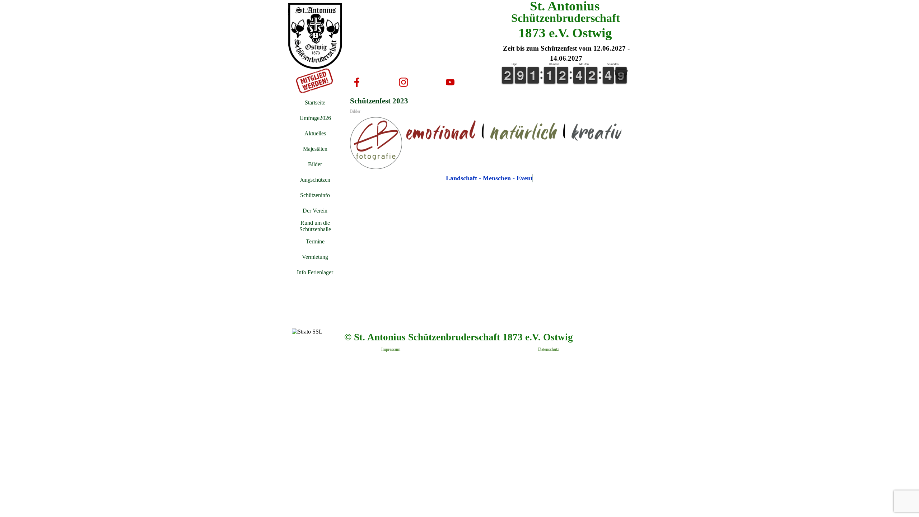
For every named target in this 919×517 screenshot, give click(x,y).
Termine (315, 241)
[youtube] (450, 82)
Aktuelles (315, 133)
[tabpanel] (566, 53)
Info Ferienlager (315, 272)
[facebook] (356, 82)
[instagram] (403, 82)
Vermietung (315, 257)
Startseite (315, 102)
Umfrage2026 (315, 118)
